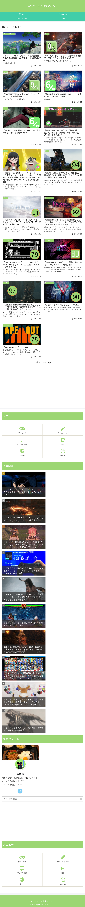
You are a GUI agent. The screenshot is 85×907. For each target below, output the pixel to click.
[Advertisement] (42, 379)
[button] (81, 799)
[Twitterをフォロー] (20, 791)
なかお (20, 773)
